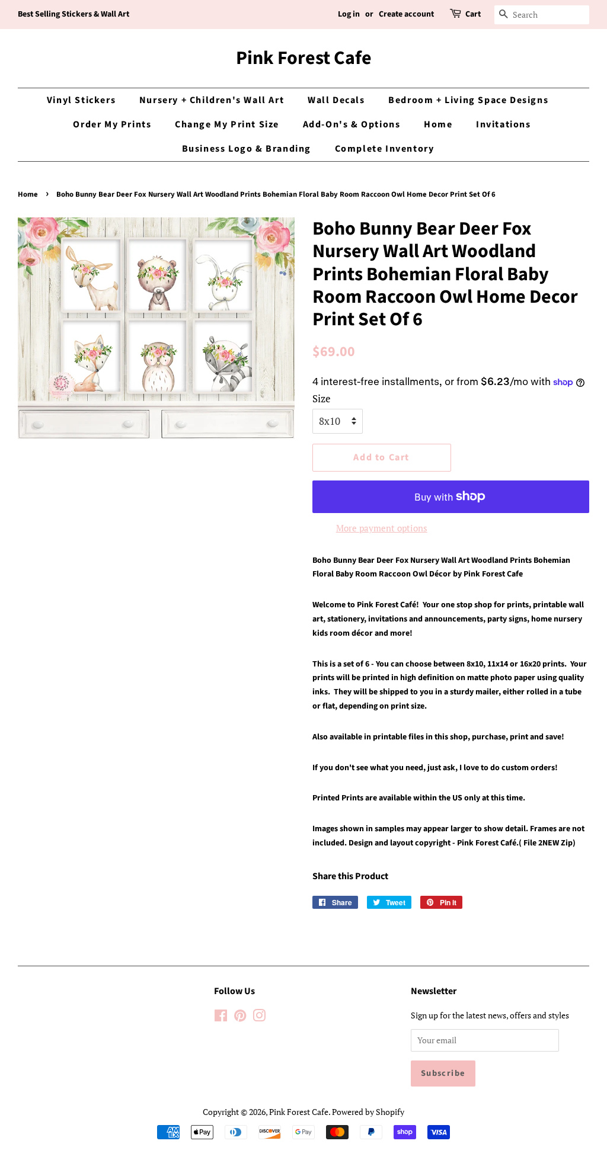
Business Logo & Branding (246, 148)
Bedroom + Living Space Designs (468, 100)
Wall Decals (336, 100)
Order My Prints (112, 124)
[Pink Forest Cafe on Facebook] (221, 1017)
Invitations (503, 124)
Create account (406, 14)
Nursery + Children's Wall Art (211, 100)
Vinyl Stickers (81, 100)
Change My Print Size (227, 124)
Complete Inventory (385, 148)
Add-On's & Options (352, 124)
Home (438, 124)
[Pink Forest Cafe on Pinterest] (240, 1017)
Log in (349, 14)
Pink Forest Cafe (304, 58)
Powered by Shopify (368, 1111)
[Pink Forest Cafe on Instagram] (259, 1017)
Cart (473, 14)
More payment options (381, 528)
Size (321, 398)
